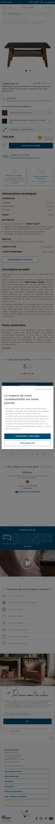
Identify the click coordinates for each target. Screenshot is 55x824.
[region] (27, 417)
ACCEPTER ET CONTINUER (27, 436)
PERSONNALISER (27, 443)
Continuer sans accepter (43, 389)
